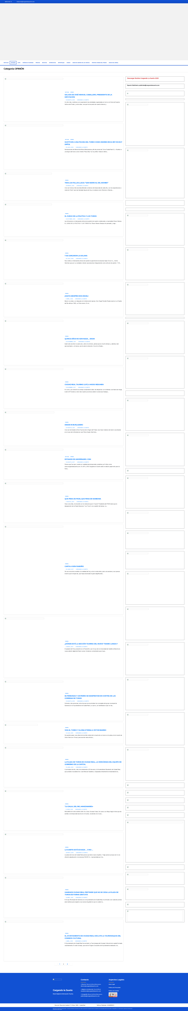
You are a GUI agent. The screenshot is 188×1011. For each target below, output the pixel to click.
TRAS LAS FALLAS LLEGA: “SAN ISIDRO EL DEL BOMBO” (86, 183)
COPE (19, 62)
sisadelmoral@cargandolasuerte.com (91, 991)
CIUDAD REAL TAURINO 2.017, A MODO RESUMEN (84, 384)
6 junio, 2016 (69, 809)
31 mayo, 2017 (70, 646)
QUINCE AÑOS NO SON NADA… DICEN (80, 339)
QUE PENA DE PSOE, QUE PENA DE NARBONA (83, 499)
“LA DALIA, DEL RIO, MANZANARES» (79, 806)
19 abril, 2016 (70, 897)
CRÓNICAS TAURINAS (28, 62)
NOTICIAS (6, 62)
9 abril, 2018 (69, 298)
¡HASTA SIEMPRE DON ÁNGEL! (76, 296)
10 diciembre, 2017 (71, 387)
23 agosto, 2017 (70, 427)
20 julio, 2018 (70, 258)
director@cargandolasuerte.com (89, 986)
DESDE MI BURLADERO (74, 425)
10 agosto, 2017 (70, 462)
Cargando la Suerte (83, 99)
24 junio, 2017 (70, 569)
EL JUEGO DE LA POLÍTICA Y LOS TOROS (80, 216)
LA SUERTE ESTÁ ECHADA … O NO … (79, 850)
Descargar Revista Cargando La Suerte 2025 (143, 78)
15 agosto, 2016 (70, 701)
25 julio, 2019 (70, 147)
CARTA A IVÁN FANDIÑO (74, 566)
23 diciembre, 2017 (71, 341)
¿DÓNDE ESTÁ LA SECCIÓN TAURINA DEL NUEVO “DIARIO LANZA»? (91, 644)
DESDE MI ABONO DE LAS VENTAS (81, 62)
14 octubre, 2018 (70, 219)
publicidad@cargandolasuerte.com (90, 996)
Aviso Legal (112, 984)
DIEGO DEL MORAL (113, 62)
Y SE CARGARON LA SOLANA (76, 256)
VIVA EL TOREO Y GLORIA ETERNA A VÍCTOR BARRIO (85, 730)
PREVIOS (38, 62)
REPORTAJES (61, 62)
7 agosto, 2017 (70, 501)
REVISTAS (44, 62)
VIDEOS (68, 62)
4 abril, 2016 (69, 941)
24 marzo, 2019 (70, 185)
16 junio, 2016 (70, 767)
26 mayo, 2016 (70, 852)
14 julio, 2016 (70, 733)
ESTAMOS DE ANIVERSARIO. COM (78, 459)
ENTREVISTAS (52, 62)
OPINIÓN (13, 62)
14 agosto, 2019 (70, 99)
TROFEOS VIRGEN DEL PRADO (99, 62)
